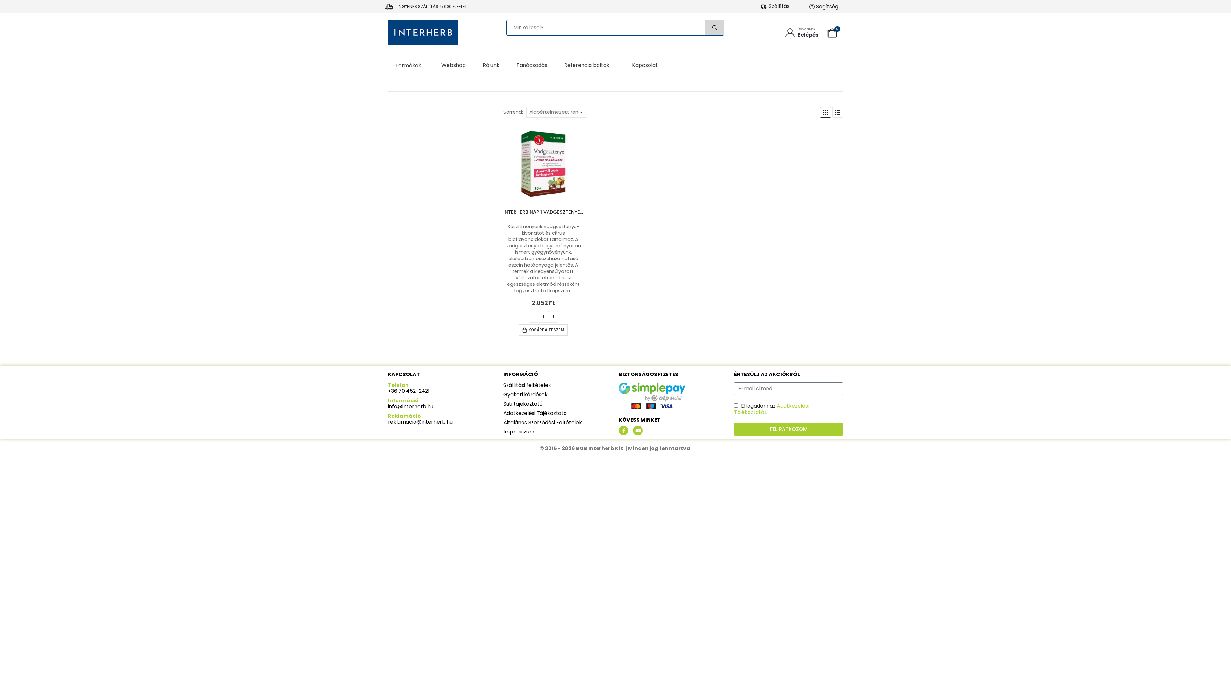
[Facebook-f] (623, 430)
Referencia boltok (586, 65)
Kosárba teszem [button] (546, 330)
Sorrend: (513, 112)
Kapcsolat (645, 65)
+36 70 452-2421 (409, 391)
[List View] (837, 112)
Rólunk (491, 65)
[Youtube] (638, 430)
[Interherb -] (423, 32)
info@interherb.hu (410, 406)
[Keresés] (714, 27)
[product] (543, 164)
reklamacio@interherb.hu (420, 421)
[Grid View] (825, 112)
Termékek (408, 65)
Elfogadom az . (771, 409)
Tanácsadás (531, 65)
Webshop (453, 65)
